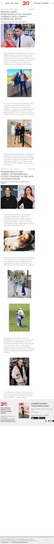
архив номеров (34, 412)
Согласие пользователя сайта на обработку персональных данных (8, 421)
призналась (11, 112)
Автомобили (45, 3)
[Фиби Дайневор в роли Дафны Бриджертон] (19, 240)
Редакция (3, 413)
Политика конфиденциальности (8, 418)
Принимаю (46, 540)
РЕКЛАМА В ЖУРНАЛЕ (6, 411)
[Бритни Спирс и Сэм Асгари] (19, 83)
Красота (16, 3)
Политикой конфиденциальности (20, 542)
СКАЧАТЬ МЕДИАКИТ (6, 408)
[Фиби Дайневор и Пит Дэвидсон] (19, 284)
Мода (11, 3)
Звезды (7, 3)
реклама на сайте (6, 409)
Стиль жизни (37, 3)
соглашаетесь (5, 542)
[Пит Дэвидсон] (19, 372)
